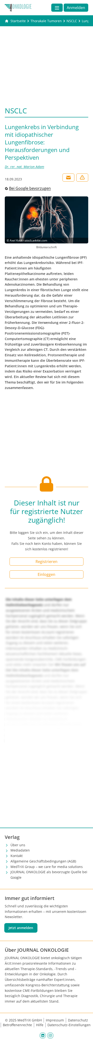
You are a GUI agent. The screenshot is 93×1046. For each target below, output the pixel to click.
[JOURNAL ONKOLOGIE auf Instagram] (50, 1035)
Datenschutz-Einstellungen (69, 1025)
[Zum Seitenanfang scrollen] (84, 1037)
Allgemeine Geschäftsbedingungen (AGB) (43, 861)
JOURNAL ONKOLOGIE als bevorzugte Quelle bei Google (48, 875)
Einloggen (46, 574)
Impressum (55, 1020)
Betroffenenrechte (17, 1025)
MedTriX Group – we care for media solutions (46, 866)
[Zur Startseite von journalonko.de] (18, 7)
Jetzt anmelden (21, 927)
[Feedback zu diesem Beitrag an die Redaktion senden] (82, 177)
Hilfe (39, 1025)
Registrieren (46, 561)
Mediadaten (20, 850)
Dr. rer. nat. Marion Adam (24, 166)
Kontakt (16, 855)
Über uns (17, 845)
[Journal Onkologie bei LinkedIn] (42, 1035)
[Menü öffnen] (57, 8)
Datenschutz (78, 1020)
